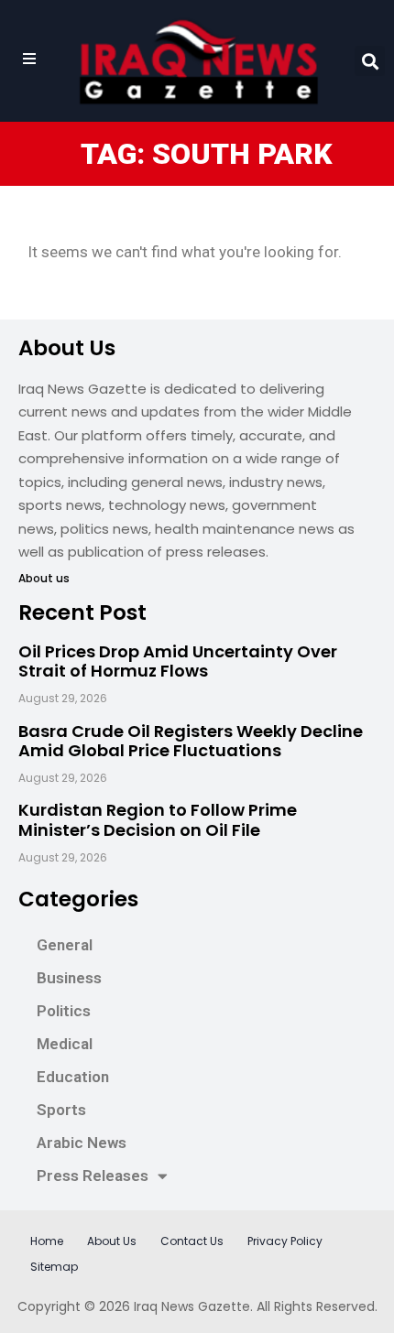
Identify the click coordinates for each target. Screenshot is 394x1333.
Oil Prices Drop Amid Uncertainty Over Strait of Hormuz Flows (177, 661)
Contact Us (192, 1241)
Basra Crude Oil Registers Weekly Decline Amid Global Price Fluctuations (190, 741)
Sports (61, 1109)
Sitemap (54, 1266)
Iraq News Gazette (192, 1306)
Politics (64, 1011)
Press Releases (92, 1175)
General (65, 945)
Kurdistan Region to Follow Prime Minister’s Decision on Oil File (157, 819)
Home (46, 1241)
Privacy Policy (285, 1241)
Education (73, 1076)
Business (69, 978)
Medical (65, 1044)
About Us (112, 1241)
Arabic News (81, 1142)
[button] (370, 61)
